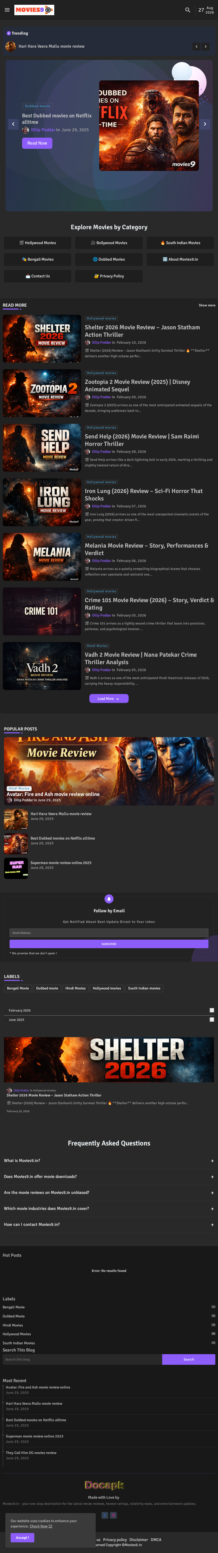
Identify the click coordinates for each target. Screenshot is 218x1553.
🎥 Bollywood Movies (109, 242)
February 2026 (111, 1010)
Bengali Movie (18, 988)
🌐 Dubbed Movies (109, 259)
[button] (188, 10)
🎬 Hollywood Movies (37, 242)
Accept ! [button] (22, 1537)
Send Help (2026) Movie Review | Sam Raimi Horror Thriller (142, 440)
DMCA (156, 1539)
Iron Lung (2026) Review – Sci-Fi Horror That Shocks (144, 494)
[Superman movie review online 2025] (16, 868)
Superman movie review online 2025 (61, 862)
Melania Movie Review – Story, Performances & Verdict (146, 549)
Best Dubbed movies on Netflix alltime (54, 46)
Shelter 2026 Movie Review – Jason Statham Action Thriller (142, 331)
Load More (106, 698)
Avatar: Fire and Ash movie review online (38, 1387)
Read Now (37, 143)
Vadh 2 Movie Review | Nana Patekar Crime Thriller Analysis (141, 658)
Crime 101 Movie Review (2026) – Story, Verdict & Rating (149, 604)
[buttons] (105, 1515)
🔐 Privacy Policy (109, 276)
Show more (207, 305)
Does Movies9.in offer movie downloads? (109, 1176)
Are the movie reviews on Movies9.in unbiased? (109, 1192)
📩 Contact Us (38, 276)
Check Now (39, 1526)
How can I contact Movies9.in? (109, 1224)
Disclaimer (138, 1539)
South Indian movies (144, 988)
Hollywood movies (107, 988)
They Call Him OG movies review (31, 1453)
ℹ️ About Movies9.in (180, 259)
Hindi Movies (75, 988)
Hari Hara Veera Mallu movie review (61, 813)
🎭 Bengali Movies (38, 259)
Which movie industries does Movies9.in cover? (109, 1208)
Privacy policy (115, 1539)
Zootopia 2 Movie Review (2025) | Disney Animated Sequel (137, 385)
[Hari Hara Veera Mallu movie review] (16, 819)
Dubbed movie (47, 988)
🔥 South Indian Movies (180, 242)
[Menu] (7, 10)
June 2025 (111, 1020)
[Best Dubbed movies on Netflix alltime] (10, 46)
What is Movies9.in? (109, 1160)
